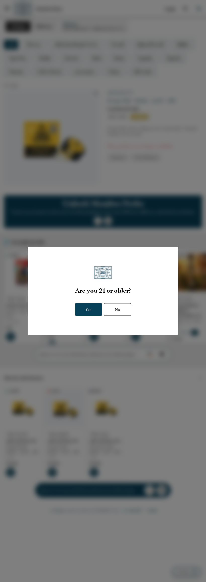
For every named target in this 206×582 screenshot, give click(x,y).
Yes (88, 309)
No (117, 309)
